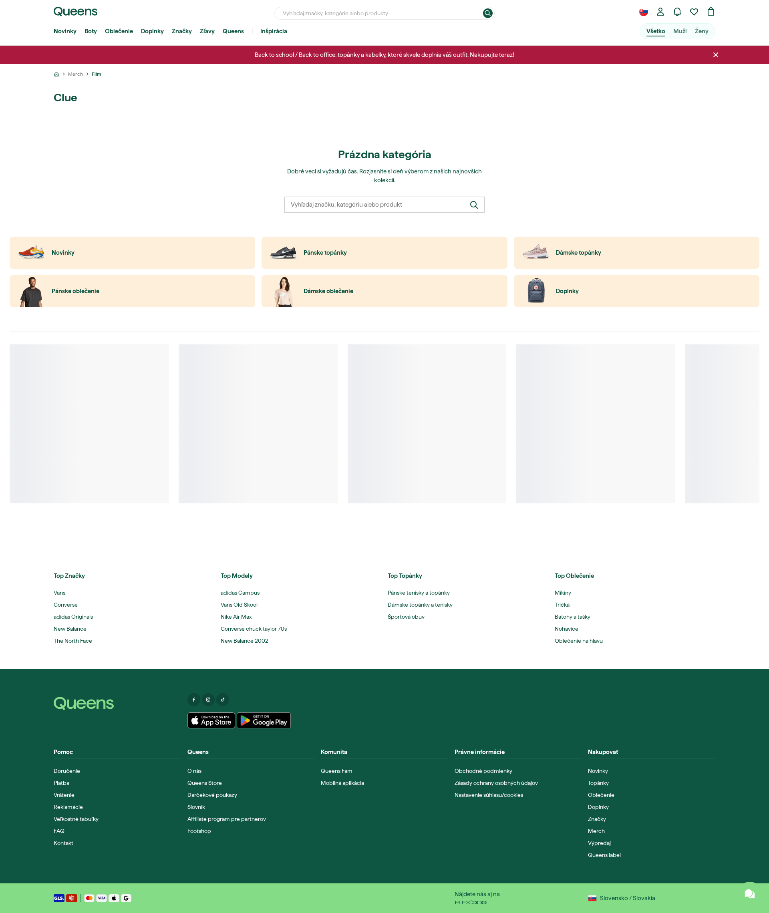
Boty (91, 31)
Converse (66, 604)
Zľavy (207, 31)
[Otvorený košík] (711, 11)
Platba (61, 783)
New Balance (70, 628)
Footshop (199, 831)
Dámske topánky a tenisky (420, 604)
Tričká (562, 604)
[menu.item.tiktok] (222, 699)
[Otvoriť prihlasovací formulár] (660, 11)
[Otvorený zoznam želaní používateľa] (694, 11)
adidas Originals (73, 616)
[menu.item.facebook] (193, 699)
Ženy (702, 31)
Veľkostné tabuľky (76, 819)
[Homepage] (117, 703)
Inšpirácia (273, 31)
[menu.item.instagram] (208, 699)
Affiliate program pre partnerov (226, 819)
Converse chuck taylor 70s (254, 628)
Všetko (655, 31)
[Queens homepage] (75, 12)
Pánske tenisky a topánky (419, 592)
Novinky (65, 31)
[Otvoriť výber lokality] (643, 11)
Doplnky (152, 31)
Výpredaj (599, 843)
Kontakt (63, 843)
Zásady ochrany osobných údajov (496, 783)
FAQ (59, 831)
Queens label (604, 855)
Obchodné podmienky (483, 771)
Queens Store (204, 783)
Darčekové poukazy (212, 795)
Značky (182, 31)
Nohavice (566, 628)
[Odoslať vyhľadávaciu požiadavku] (488, 13)
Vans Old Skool (239, 604)
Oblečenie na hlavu (579, 640)
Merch (596, 831)
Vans (59, 592)
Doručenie (67, 771)
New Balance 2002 (244, 640)
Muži (680, 31)
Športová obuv (406, 616)
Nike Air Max (236, 616)
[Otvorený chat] (750, 894)
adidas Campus (240, 592)
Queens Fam (336, 771)
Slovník (196, 807)
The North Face (73, 640)
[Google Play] (264, 720)
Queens (233, 31)
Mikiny (563, 592)
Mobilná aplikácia (342, 783)
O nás (194, 771)
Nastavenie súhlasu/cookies (489, 795)
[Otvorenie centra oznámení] (677, 11)
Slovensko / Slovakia (627, 898)
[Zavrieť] (716, 55)
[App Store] (211, 720)
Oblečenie (119, 31)
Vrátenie (64, 795)
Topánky (598, 783)
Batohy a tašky (572, 616)
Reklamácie (68, 807)
